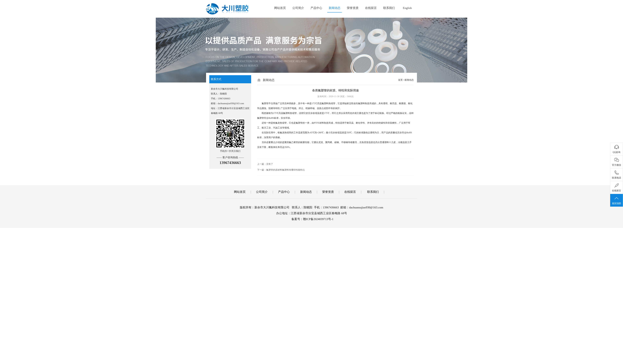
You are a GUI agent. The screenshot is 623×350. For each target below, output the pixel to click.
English (407, 8)
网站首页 (280, 8)
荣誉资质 (353, 8)
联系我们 (389, 8)
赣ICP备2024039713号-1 (318, 219)
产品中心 (316, 8)
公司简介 (298, 8)
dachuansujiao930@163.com (231, 103)
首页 (400, 80)
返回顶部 (616, 203)
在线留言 (371, 8)
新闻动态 (334, 8)
